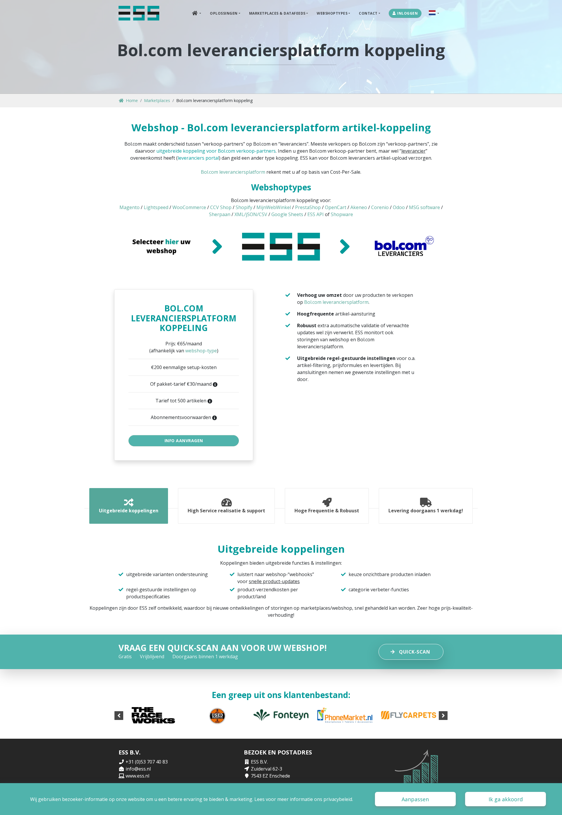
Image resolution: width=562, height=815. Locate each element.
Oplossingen (224, 13)
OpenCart (335, 207)
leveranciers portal (198, 158)
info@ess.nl (138, 769)
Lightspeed (156, 207)
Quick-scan (414, 652)
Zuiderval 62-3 (266, 769)
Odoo (399, 207)
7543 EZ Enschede (270, 776)
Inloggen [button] (407, 13)
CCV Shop (221, 207)
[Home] (139, 13)
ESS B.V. (259, 762)
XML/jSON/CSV (250, 214)
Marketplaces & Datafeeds (277, 13)
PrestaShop (308, 207)
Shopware (342, 214)
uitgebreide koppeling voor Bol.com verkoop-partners (216, 151)
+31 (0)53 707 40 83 (147, 762)
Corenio (380, 207)
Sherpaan (219, 214)
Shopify (244, 207)
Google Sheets (287, 214)
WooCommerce (189, 207)
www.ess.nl (137, 776)
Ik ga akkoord (506, 799)
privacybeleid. (338, 799)
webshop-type (201, 350)
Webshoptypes (332, 13)
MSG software (424, 207)
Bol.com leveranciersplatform (233, 172)
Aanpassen (415, 799)
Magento (129, 207)
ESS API (315, 214)
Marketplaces (157, 100)
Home (132, 100)
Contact (368, 13)
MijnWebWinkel (273, 207)
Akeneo (358, 207)
